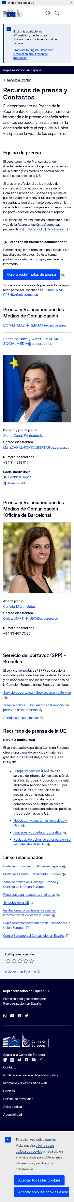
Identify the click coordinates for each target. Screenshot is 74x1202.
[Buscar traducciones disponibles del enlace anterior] (63, 275)
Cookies (9, 1091)
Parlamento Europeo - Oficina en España (32, 866)
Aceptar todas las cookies (39, 1180)
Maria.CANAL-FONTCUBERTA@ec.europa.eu (36, 447)
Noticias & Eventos (19, 80)
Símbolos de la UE (16, 902)
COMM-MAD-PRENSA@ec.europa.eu (34, 325)
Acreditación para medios (21, 718)
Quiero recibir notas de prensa (31, 274)
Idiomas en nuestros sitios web (25, 1083)
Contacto (10, 1067)
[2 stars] (11, 960)
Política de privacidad (18, 1099)
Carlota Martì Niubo (19, 606)
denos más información (24, 971)
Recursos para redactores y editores (29, 895)
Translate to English (26, 50)
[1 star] (8, 960)
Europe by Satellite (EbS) (31, 771)
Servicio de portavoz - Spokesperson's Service (37, 692)
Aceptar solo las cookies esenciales (43, 1192)
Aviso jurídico (12, 1107)
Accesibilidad (12, 1115)
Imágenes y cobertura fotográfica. (37, 832)
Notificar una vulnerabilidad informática (30, 1075)
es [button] (47, 13)
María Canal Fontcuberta (23, 435)
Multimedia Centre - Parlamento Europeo (32, 874)
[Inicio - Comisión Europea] (12, 12)
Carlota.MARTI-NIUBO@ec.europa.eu (30, 618)
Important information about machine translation (33, 53)
